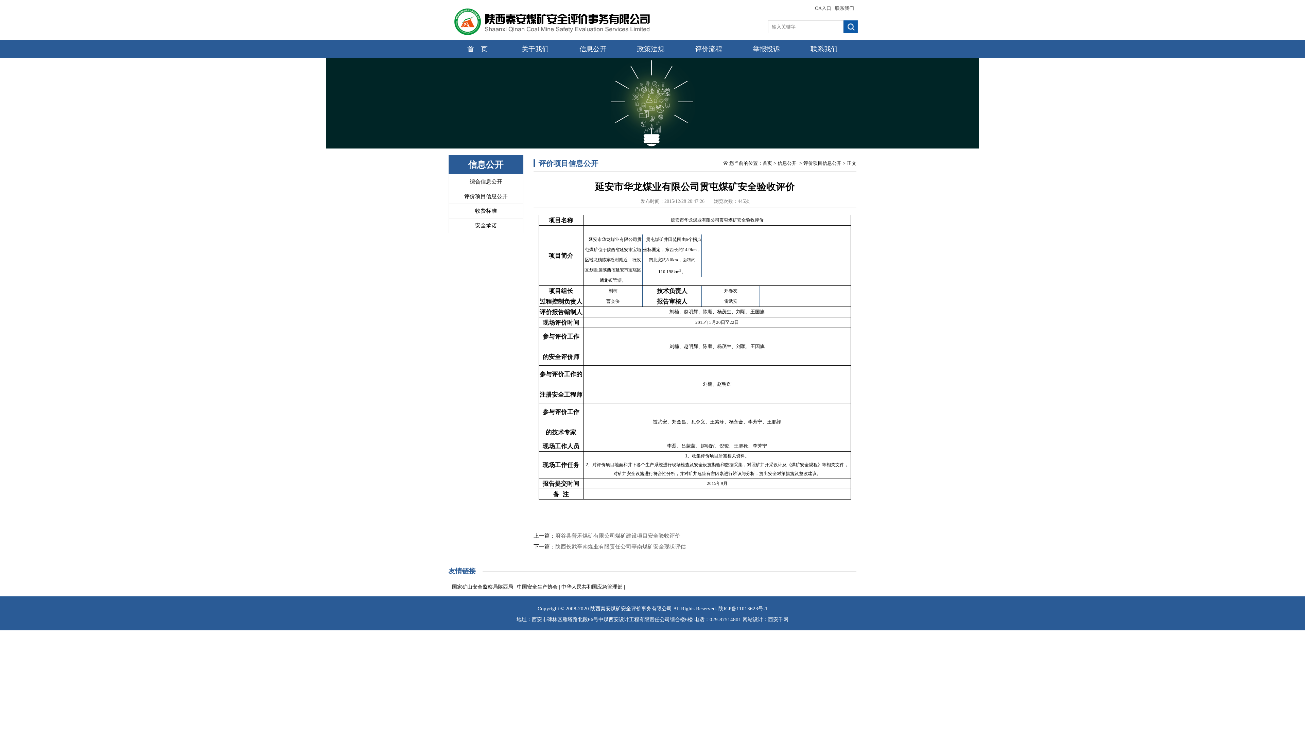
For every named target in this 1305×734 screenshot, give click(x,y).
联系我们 (844, 8)
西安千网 (778, 619)
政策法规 (650, 49)
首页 (767, 163)
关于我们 (535, 49)
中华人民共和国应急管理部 (592, 587)
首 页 (477, 49)
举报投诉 (766, 49)
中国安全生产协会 (537, 587)
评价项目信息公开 (486, 196)
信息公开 (593, 49)
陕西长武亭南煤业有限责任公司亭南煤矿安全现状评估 (620, 546)
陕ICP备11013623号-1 (743, 608)
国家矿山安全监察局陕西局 (482, 587)
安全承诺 (486, 225)
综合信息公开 (486, 182)
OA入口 (823, 8)
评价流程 (708, 49)
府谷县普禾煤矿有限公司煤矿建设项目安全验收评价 (617, 536)
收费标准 (486, 211)
